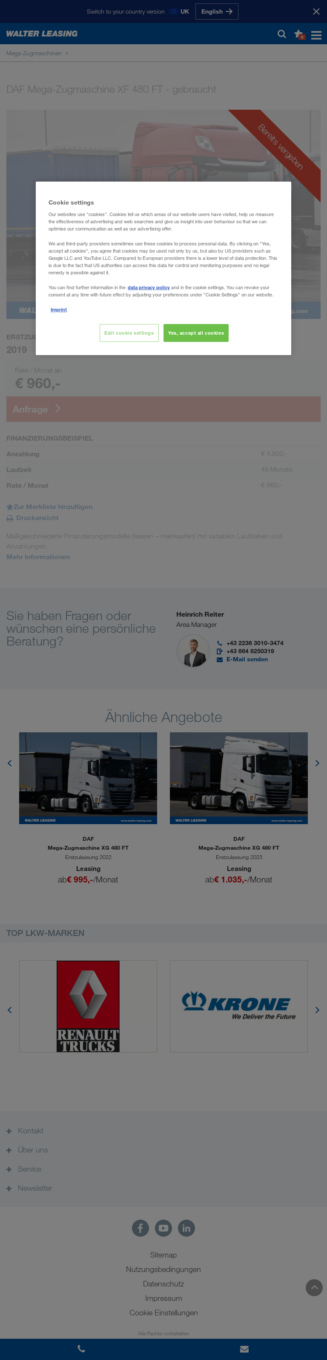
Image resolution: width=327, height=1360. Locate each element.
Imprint (59, 309)
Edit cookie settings (129, 333)
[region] (163, 268)
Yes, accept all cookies (196, 333)
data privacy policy (149, 287)
